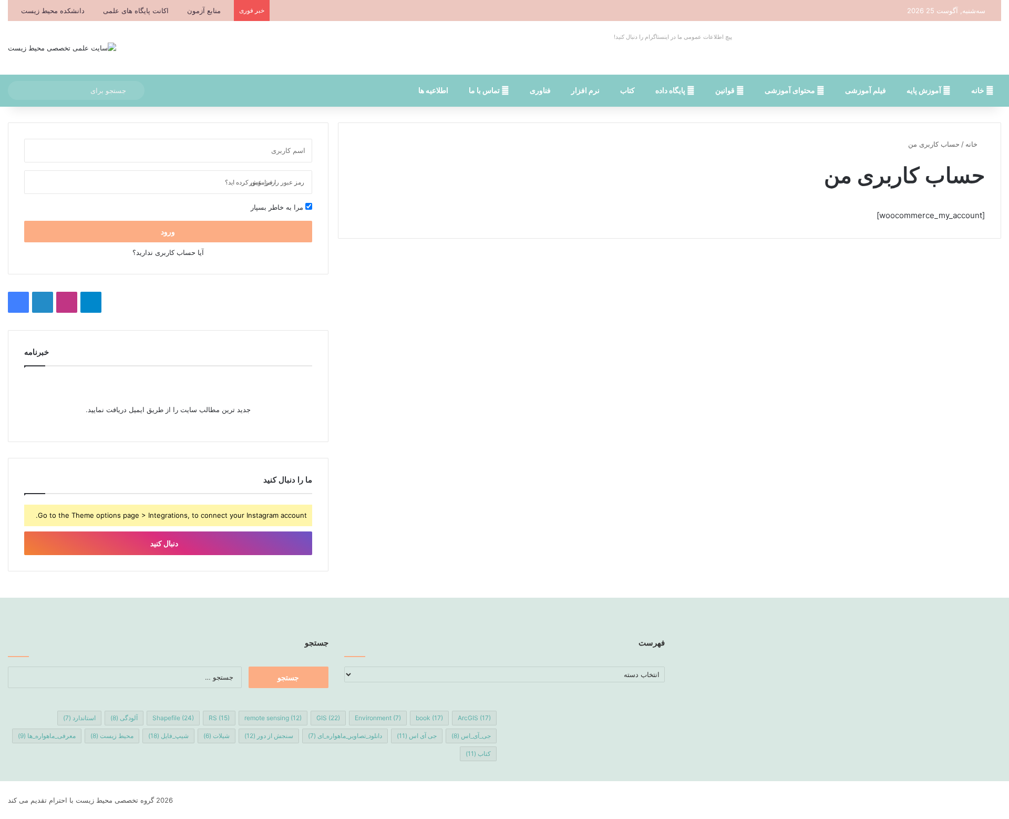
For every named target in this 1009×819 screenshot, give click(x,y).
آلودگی (124, 718)
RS (219, 718)
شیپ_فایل (168, 736)
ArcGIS (474, 718)
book (429, 718)
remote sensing (273, 718)
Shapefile (173, 718)
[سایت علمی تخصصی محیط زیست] (62, 48)
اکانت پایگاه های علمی (136, 10)
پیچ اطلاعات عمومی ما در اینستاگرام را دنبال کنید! (673, 36)
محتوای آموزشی (791, 90)
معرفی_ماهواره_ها (47, 736)
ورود (168, 231)
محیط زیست (111, 736)
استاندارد (79, 718)
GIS (328, 718)
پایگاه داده (671, 90)
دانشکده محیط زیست (53, 10)
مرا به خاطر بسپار (278, 207)
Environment (378, 718)
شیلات (216, 736)
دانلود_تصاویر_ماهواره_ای (345, 736)
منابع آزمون (204, 10)
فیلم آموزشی (865, 90)
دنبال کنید (165, 543)
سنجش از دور (268, 736)
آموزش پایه (925, 90)
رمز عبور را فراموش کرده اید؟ (264, 182)
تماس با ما (485, 90)
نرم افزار (585, 90)
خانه (978, 90)
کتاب (627, 90)
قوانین (725, 90)
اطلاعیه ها (433, 90)
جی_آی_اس (471, 736)
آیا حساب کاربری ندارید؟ (168, 252)
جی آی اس (417, 736)
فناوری (540, 90)
